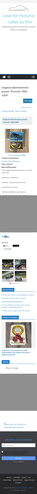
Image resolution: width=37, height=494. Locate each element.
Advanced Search (26, 107)
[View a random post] (32, 76)
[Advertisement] (18, 54)
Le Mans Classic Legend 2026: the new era (16, 311)
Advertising (16, 477)
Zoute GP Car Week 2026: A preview (14, 298)
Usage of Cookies (29, 480)
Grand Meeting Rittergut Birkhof (12, 302)
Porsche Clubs (7, 480)
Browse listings (8, 111)
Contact (24, 477)
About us (9, 477)
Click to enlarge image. (17, 155)
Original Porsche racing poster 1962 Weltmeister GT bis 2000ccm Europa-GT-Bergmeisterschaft (16, 352)
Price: (4, 164)
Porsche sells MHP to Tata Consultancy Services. (18, 295)
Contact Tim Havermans (11, 161)
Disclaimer (18, 483)
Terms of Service (17, 480)
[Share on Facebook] (6, 236)
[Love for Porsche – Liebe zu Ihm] (4, 76)
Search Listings (21, 111)
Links (29, 477)
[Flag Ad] (8, 236)
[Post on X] (3, 236)
